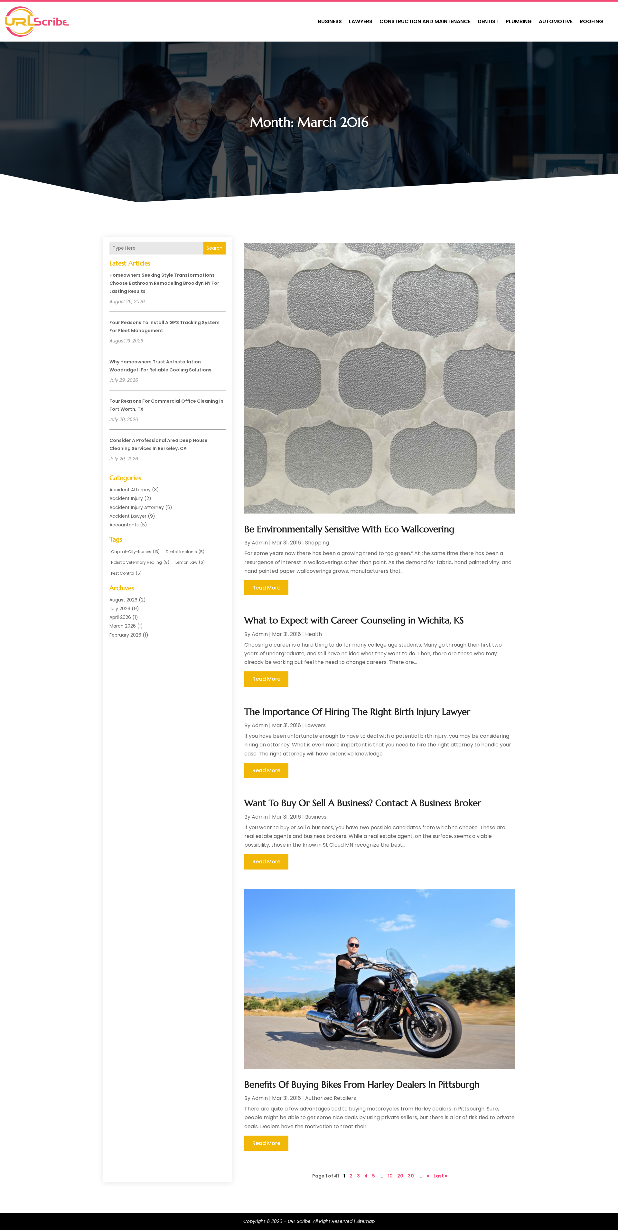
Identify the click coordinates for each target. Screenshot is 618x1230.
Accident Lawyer (127, 516)
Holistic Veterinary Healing (140, 562)
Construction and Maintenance (425, 21)
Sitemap (365, 1221)
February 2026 (125, 635)
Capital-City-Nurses (135, 551)
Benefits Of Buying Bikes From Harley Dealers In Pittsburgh (362, 1084)
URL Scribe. (300, 1221)
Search (214, 248)
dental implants (185, 551)
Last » (440, 1176)
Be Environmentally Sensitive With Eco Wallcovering (349, 529)
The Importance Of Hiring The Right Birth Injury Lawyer (357, 711)
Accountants (124, 525)
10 (390, 1176)
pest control (126, 573)
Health (313, 634)
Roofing (591, 21)
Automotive (556, 21)
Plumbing (519, 21)
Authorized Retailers (330, 1098)
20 (400, 1176)
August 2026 (123, 600)
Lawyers (360, 21)
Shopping (317, 542)
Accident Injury (126, 498)
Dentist (488, 21)
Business (330, 21)
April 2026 (120, 617)
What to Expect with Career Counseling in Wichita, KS (354, 620)
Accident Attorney (130, 489)
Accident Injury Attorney (136, 507)
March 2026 (122, 626)
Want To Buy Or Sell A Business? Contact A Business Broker (362, 803)
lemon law (190, 562)
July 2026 (119, 608)
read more (266, 587)
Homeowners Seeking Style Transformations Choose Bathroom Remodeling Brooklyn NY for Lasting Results (164, 283)
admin (260, 542)
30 (411, 1176)
